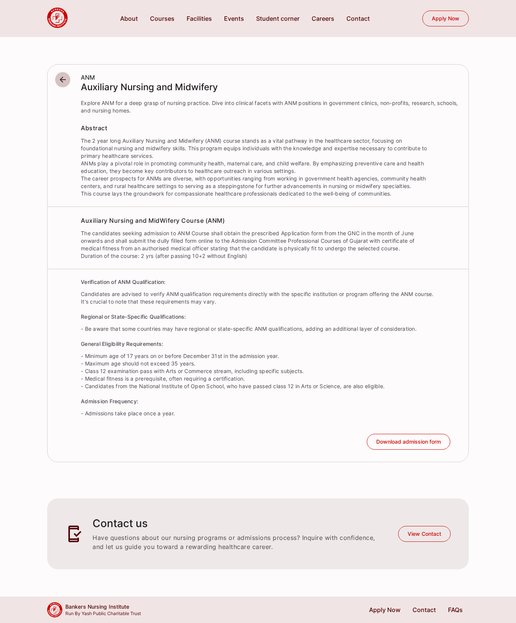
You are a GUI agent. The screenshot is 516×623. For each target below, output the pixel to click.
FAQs (455, 610)
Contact (358, 18)
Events (234, 18)
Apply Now (445, 18)
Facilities (199, 18)
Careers (323, 18)
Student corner (278, 18)
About (129, 18)
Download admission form (408, 441)
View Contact (424, 533)
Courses (162, 18)
